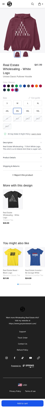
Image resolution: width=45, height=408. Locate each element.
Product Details (9, 157)
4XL (27, 111)
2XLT (28, 118)
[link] (13, 199)
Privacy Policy (15, 391)
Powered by (16, 366)
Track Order (23, 338)
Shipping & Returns (11, 166)
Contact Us (22, 344)
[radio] (7, 103)
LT (7, 118)
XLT (17, 118)
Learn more (36, 134)
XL (38, 103)
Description (8, 142)
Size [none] (5, 98)
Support (22, 332)
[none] (34, 98)
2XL (7, 111)
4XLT (7, 126)
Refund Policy (22, 350)
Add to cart (22, 403)
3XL (17, 111)
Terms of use (30, 391)
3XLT (38, 118)
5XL (37, 111)
